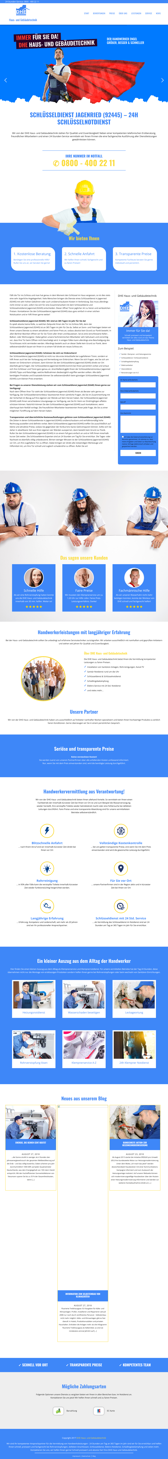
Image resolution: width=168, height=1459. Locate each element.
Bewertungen (99, 13)
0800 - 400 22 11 (31, 1)
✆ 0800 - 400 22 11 (84, 162)
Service (148, 13)
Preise (112, 13)
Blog (94, 1456)
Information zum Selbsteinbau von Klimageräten (82, 1295)
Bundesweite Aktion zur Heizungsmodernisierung (134, 1144)
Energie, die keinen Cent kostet (30, 1142)
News (158, 13)
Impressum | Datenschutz (81, 1456)
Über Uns (123, 13)
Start (86, 13)
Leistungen (136, 13)
